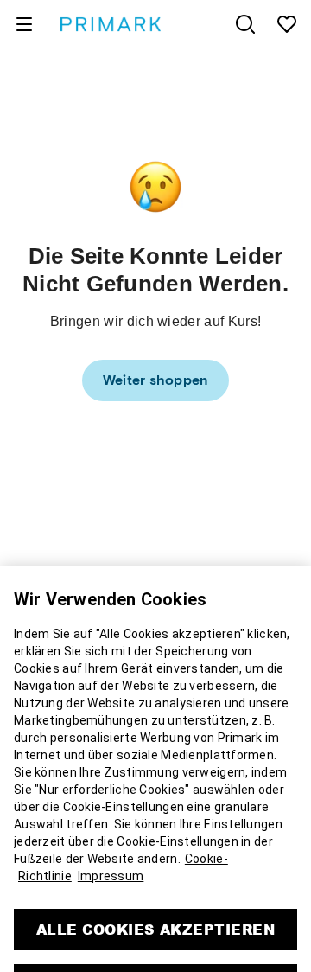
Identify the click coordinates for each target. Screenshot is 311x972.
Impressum (111, 853)
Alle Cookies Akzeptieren (156, 907)
